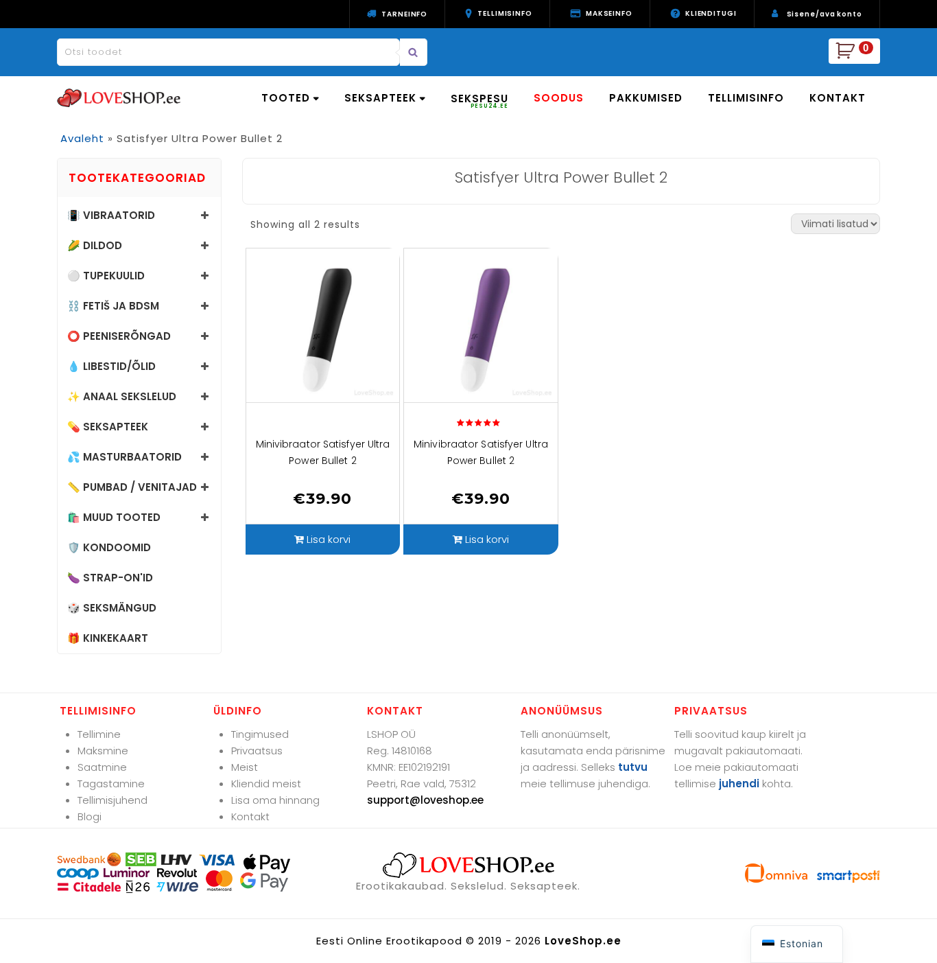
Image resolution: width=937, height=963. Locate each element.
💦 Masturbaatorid (124, 457)
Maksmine (103, 750)
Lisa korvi (329, 539)
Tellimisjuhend (112, 800)
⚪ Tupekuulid (106, 275)
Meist (244, 767)
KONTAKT (837, 98)
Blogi (90, 816)
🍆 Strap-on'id (110, 577)
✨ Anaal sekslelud (121, 396)
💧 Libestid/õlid (111, 366)
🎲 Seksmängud (111, 608)
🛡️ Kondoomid (109, 547)
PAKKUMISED (646, 98)
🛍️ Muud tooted (114, 517)
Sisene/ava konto (824, 14)
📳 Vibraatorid (111, 215)
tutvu (633, 767)
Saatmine (102, 767)
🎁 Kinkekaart (107, 638)
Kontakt (250, 816)
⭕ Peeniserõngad (119, 336)
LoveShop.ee (583, 940)
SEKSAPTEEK (380, 98)
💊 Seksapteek (107, 426)
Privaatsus (257, 750)
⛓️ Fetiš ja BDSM (113, 306)
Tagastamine (111, 783)
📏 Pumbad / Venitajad (132, 487)
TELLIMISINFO (746, 98)
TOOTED (285, 98)
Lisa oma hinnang (275, 800)
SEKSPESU (479, 100)
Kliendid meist (266, 783)
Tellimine (99, 734)
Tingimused (260, 734)
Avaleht (82, 138)
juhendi (739, 783)
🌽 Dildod (94, 245)
